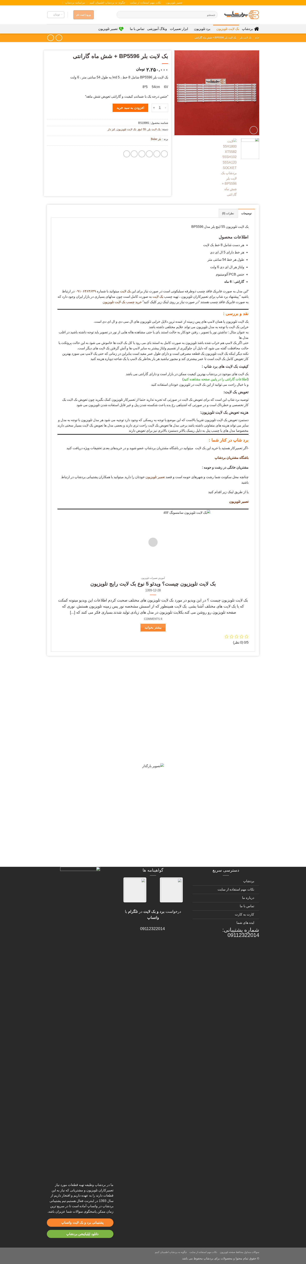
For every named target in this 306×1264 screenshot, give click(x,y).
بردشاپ (247, 29)
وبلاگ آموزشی (157, 29)
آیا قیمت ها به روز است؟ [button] (232, 727)
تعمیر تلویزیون (174, 2)
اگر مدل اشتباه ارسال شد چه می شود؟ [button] (219, 800)
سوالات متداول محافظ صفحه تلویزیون (239, 1252)
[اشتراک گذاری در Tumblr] (134, 153)
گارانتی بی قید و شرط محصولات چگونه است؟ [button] (213, 673)
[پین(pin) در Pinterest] (141, 153)
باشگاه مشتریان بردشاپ (232, 457)
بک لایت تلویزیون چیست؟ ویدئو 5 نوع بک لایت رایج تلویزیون (153, 584)
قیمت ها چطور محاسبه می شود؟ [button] (225, 814)
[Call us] (53, 2)
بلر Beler (156, 139)
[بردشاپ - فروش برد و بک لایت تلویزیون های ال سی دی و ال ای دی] (241, 14)
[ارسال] (120, 14)
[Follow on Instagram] (61, 2)
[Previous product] (50, 38)
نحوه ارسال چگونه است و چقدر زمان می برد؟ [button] (213, 771)
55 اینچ (142, 129)
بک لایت (125, 291)
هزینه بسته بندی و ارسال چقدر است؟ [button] (220, 829)
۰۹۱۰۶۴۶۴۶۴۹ (85, 291)
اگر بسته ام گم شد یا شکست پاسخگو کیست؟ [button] (213, 844)
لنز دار (111, 129)
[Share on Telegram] (126, 153)
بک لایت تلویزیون (227, 29)
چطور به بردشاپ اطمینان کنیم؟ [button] (226, 785)
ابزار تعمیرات (179, 29)
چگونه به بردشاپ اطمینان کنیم (107, 2)
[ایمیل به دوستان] (149, 153)
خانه (257, 37)
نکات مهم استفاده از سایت (145, 2)
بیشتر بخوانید (153, 627)
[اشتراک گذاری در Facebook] (164, 153)
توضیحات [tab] (246, 213)
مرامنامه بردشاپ (75, 2)
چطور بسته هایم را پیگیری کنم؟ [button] (226, 858)
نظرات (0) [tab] (228, 213)
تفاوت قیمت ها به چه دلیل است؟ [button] (225, 756)
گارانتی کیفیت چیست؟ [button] (234, 713)
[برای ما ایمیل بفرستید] (57, 2)
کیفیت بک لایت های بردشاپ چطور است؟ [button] (217, 742)
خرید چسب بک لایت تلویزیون (122, 302)
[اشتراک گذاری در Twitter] (156, 153)
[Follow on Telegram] (49, 2)
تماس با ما (137, 29)
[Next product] (59, 38)
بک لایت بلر (245, 37)
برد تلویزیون (202, 29)
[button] (55, 14)
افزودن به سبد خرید (130, 107)
